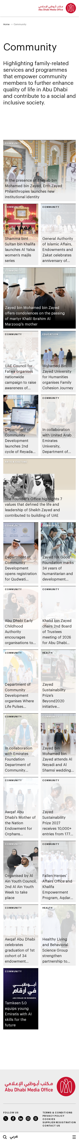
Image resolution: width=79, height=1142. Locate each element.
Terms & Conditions (58, 1112)
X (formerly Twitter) (5, 1118)
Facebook (13, 1118)
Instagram (28, 1118)
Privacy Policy (53, 1115)
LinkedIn (20, 1118)
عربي (14, 1136)
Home (6, 24)
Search (5, 1137)
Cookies (49, 1119)
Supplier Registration (59, 1122)
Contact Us (51, 1125)
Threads (35, 1118)
